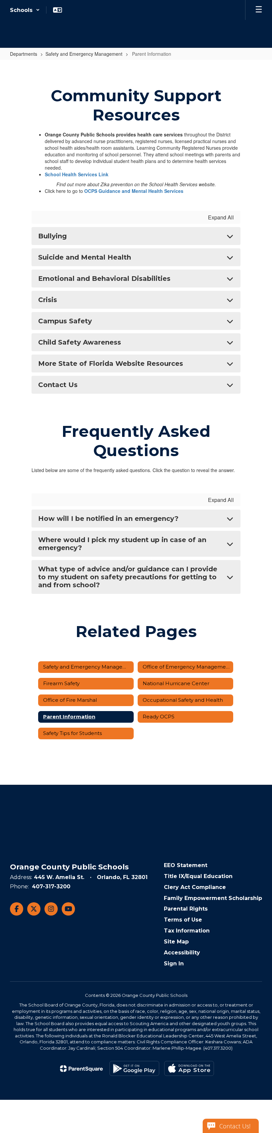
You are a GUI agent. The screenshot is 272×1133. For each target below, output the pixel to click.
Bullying (52, 236)
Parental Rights (186, 909)
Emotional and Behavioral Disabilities (104, 279)
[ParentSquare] (81, 1069)
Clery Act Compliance (195, 887)
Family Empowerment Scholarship (213, 898)
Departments (23, 53)
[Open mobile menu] (258, 10)
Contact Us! (234, 1126)
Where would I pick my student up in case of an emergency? (122, 544)
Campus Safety (65, 321)
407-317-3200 (51, 886)
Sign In (174, 963)
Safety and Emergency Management (83, 53)
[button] (24, 10)
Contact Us (58, 385)
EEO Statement (185, 865)
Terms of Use (183, 920)
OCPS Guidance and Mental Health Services (133, 191)
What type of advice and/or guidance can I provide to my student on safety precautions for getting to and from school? (127, 577)
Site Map (176, 941)
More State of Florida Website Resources (110, 363)
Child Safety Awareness (79, 342)
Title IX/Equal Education (198, 876)
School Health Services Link (76, 174)
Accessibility (182, 952)
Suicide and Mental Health (84, 257)
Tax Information (187, 931)
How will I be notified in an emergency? (108, 519)
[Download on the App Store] (189, 1068)
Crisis (47, 300)
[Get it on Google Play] (134, 1068)
